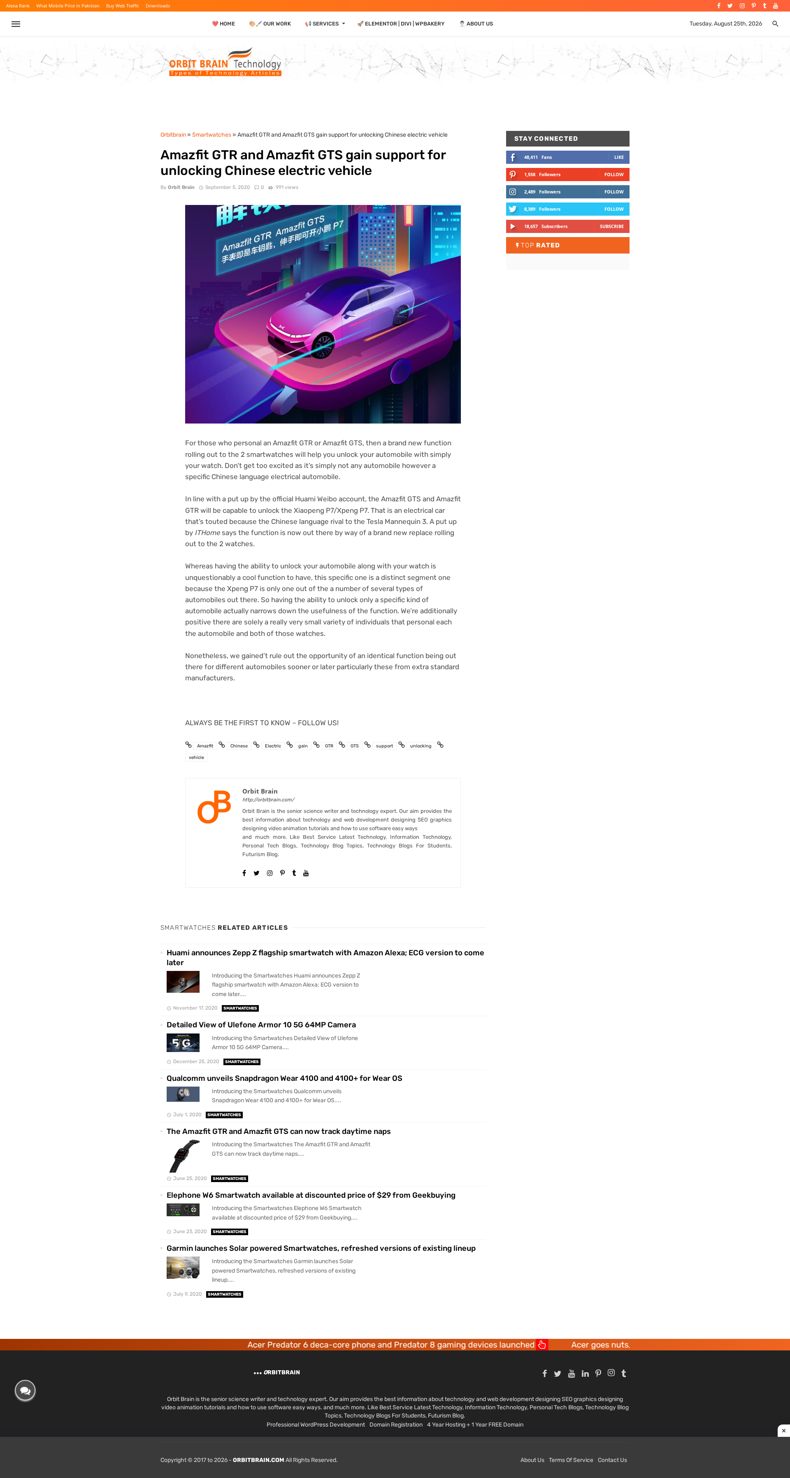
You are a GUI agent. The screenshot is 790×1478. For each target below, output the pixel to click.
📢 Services (322, 24)
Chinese (239, 746)
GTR (329, 746)
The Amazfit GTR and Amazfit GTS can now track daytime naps (279, 1131)
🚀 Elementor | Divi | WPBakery (401, 24)
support (384, 746)
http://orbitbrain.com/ (268, 800)
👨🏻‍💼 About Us (476, 24)
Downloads (158, 5)
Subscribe (612, 226)
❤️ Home (223, 24)
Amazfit (205, 746)
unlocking (421, 746)
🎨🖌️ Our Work (270, 24)
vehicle (196, 757)
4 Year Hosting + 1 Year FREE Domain (475, 1424)
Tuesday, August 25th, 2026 (726, 23)
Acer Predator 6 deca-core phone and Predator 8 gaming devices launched (309, 1345)
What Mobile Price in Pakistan (68, 5)
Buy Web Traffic (122, 5)
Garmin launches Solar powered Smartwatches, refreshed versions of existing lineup (321, 1248)
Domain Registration (396, 1424)
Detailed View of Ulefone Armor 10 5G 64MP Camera (261, 1024)
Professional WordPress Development (316, 1424)
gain (303, 746)
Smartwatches (240, 1008)
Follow (614, 174)
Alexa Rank (18, 5)
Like (619, 157)
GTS (355, 746)
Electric (273, 746)
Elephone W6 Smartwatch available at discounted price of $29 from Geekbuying (311, 1195)
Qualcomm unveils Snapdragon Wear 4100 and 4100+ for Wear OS (284, 1078)
